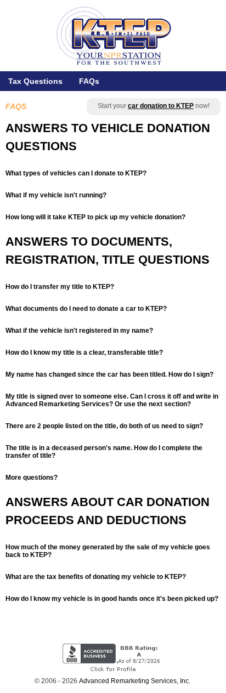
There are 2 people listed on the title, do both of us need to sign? (104, 426)
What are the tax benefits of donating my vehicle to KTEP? (95, 577)
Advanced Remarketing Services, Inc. (134, 681)
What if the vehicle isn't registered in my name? (79, 330)
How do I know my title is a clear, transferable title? (84, 352)
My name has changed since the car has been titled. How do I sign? (109, 374)
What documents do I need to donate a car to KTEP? (86, 309)
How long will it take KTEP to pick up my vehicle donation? (95, 217)
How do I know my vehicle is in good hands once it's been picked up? (111, 599)
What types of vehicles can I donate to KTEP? (75, 173)
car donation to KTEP (161, 106)
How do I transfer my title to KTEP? (59, 287)
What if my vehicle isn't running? (55, 195)
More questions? (31, 477)
